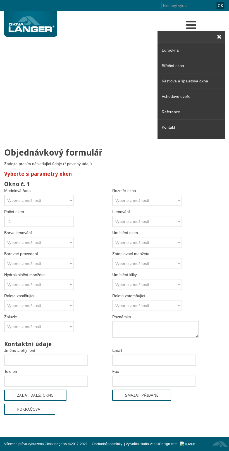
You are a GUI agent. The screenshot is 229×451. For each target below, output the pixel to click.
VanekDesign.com (165, 444)
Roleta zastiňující (19, 295)
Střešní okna (173, 65)
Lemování (121, 211)
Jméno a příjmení (19, 350)
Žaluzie (10, 316)
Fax (115, 371)
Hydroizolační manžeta (24, 274)
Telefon (10, 371)
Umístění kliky (124, 274)
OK (220, 5)
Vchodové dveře (176, 96)
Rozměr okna (124, 190)
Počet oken (14, 211)
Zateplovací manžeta (130, 253)
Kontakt (168, 127)
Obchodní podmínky (107, 444)
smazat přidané (141, 395)
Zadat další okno (35, 395)
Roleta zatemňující (128, 295)
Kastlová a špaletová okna (185, 81)
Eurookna (170, 50)
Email (117, 350)
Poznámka (121, 316)
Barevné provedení (21, 253)
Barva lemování (18, 232)
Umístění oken (125, 232)
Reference (171, 112)
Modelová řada (17, 190)
